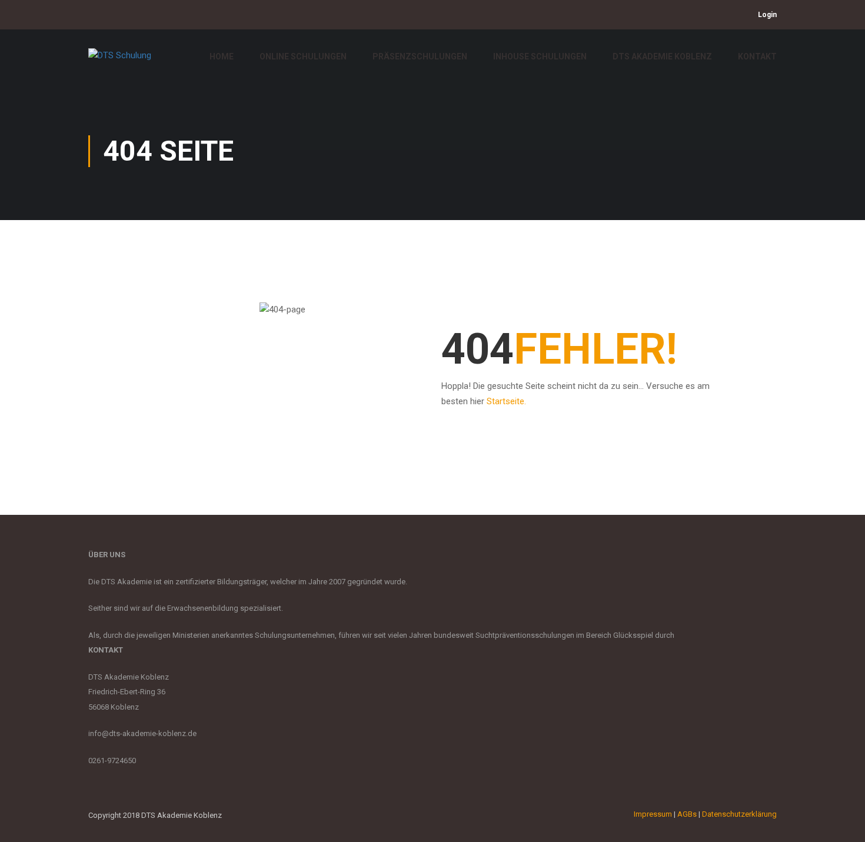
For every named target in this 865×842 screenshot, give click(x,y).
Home (221, 56)
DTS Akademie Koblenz (662, 56)
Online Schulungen (303, 56)
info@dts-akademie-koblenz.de (142, 733)
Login (767, 15)
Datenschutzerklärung (739, 814)
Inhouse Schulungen (540, 56)
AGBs (687, 814)
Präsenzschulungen (419, 56)
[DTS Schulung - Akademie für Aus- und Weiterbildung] (132, 61)
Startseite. (506, 401)
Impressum (653, 814)
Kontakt (757, 56)
